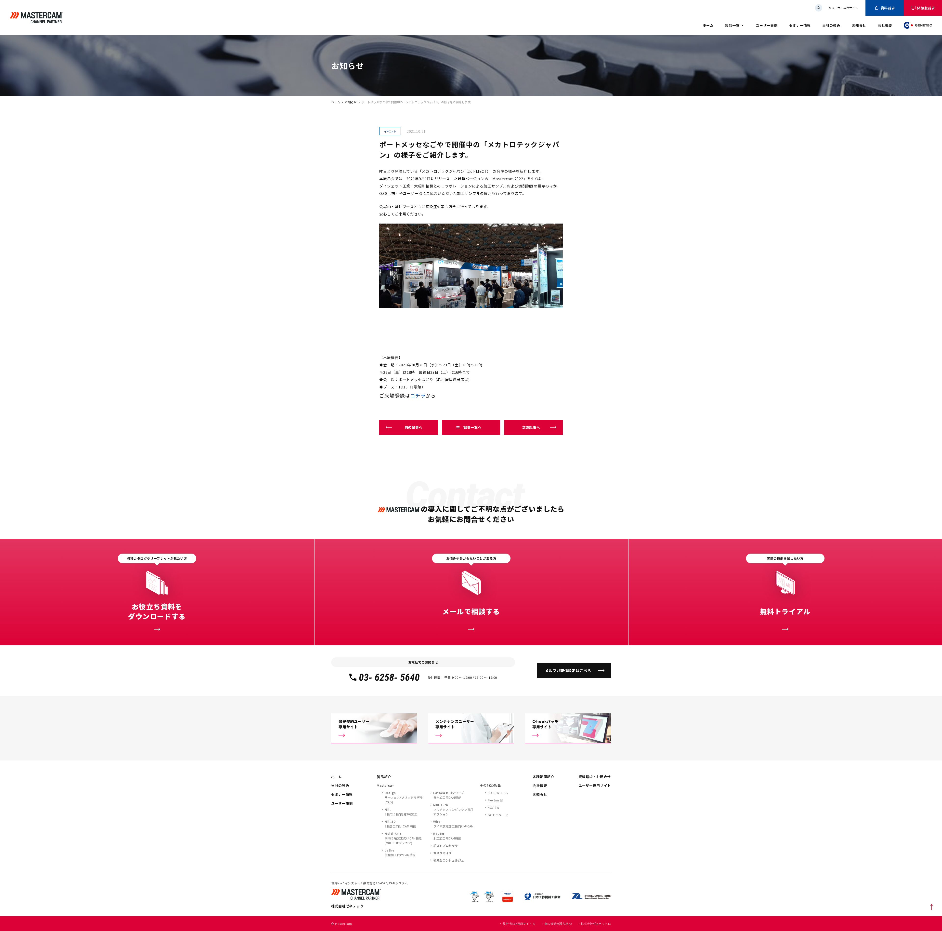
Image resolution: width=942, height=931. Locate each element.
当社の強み (831, 25)
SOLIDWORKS (498, 793)
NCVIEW (493, 807)
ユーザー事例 (766, 25)
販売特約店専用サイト (517, 923)
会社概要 (885, 25)
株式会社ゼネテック (594, 923)
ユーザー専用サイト (843, 8)
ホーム (708, 25)
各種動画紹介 (543, 776)
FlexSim (493, 800)
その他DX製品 (490, 785)
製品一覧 (732, 25)
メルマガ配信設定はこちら (568, 670)
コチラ (418, 395)
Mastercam (386, 785)
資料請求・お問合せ (594, 776)
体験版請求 (926, 7)
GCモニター (496, 815)
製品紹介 (384, 776)
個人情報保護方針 (556, 923)
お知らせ (859, 25)
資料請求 (888, 7)
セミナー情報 (800, 25)
